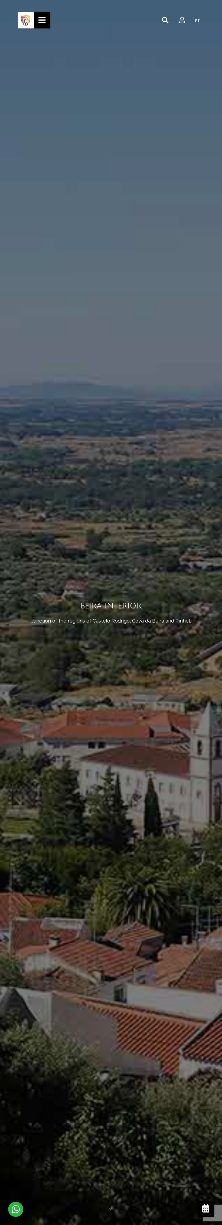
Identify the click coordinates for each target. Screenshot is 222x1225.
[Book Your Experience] (206, 1209)
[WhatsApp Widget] (15, 1209)
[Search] (165, 20)
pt (197, 20)
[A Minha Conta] (182, 20)
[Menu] (42, 20)
